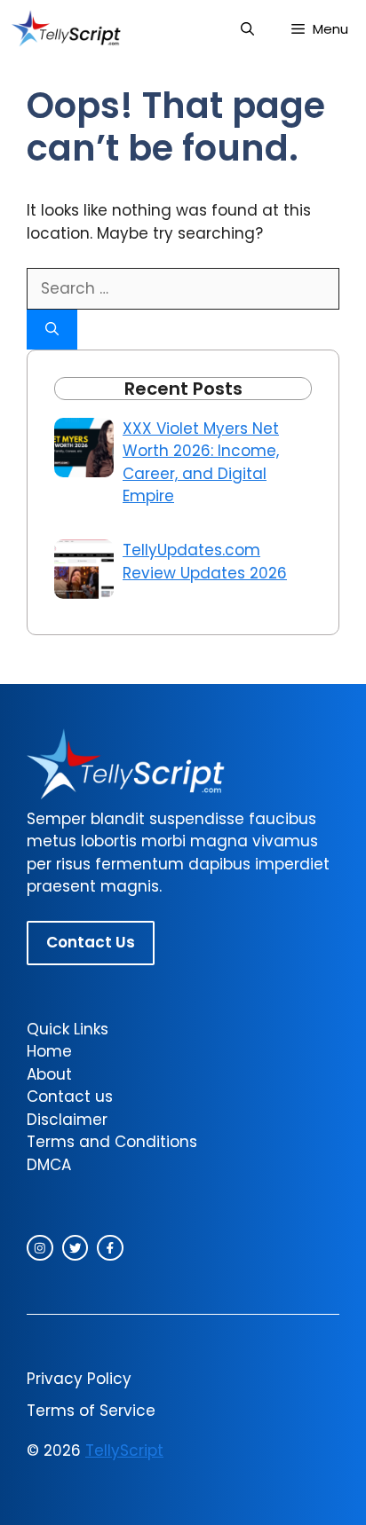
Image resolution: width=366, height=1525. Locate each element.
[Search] (52, 330)
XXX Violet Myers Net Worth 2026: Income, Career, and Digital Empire (201, 462)
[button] (247, 29)
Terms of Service (91, 1410)
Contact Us (90, 942)
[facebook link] (110, 1248)
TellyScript (124, 1450)
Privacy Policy (79, 1378)
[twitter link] (75, 1248)
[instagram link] (40, 1248)
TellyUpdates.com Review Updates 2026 (205, 561)
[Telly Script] (69, 29)
